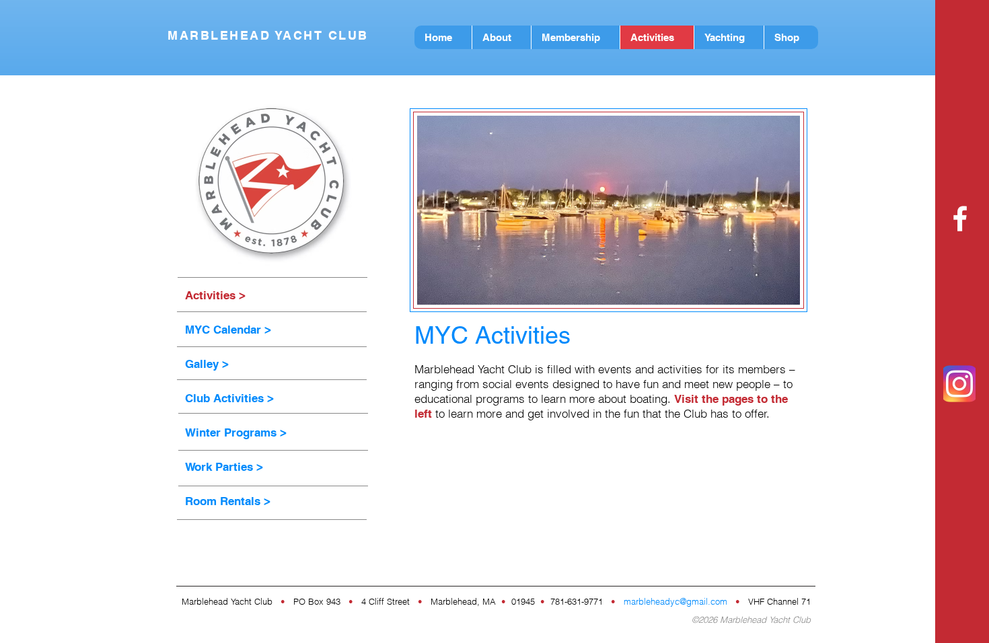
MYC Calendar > (228, 329)
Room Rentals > (227, 501)
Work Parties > (224, 467)
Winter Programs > (236, 432)
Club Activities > (229, 398)
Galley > (207, 364)
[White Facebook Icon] (960, 218)
